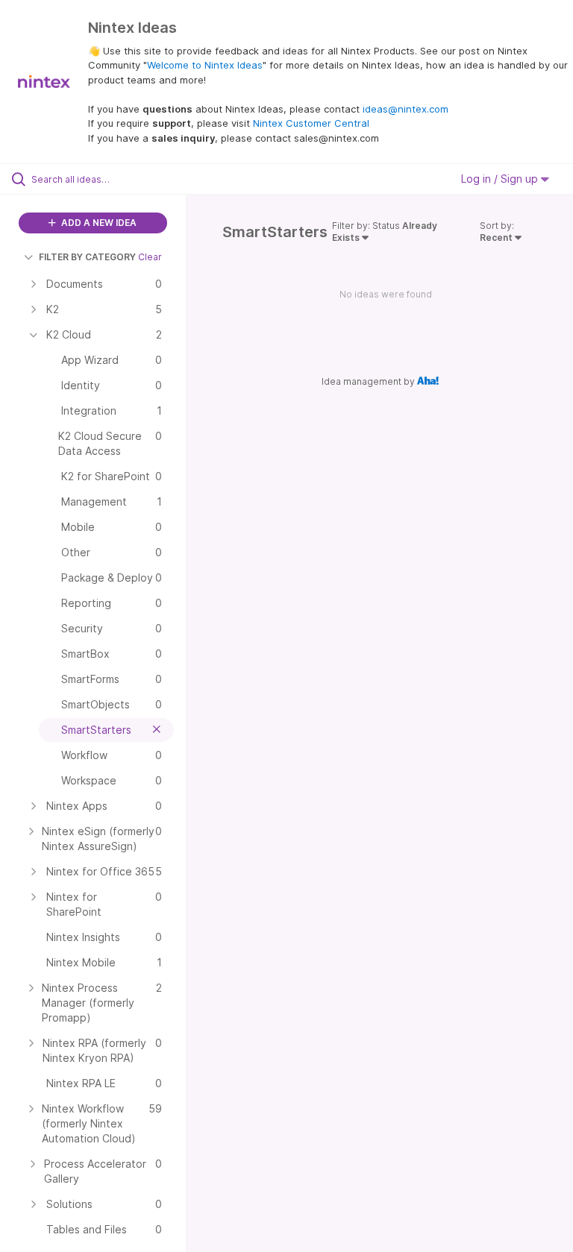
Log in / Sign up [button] (501, 178)
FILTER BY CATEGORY (87, 256)
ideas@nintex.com (405, 109)
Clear (150, 256)
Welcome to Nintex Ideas (205, 65)
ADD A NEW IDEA (98, 222)
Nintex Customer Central (311, 123)
